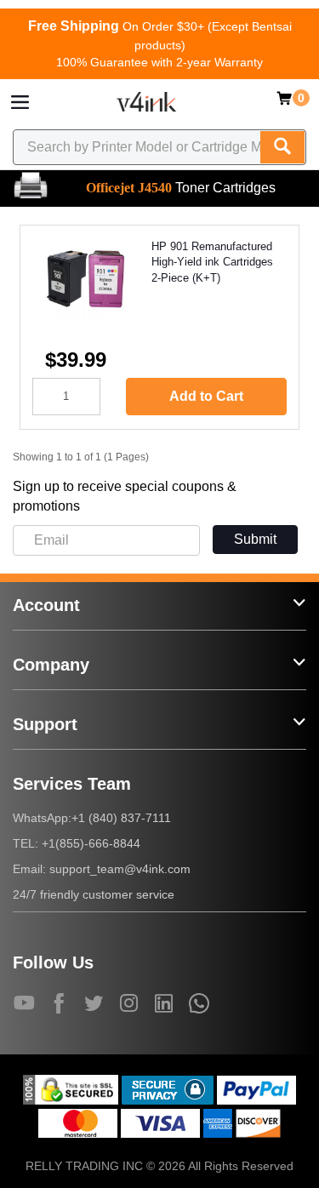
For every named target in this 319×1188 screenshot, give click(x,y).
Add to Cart (206, 396)
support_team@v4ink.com (120, 869)
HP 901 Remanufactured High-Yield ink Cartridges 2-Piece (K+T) (212, 262)
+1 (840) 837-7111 (121, 818)
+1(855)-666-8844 (91, 843)
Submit (255, 539)
